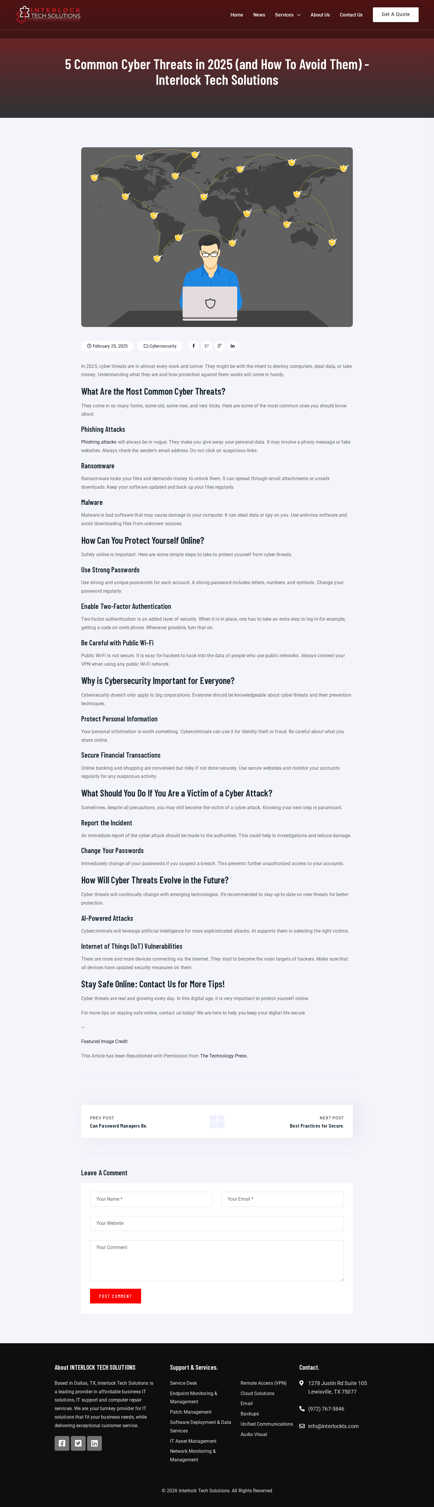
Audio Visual (254, 1434)
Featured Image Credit (104, 1041)
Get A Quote (396, 14)
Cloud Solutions (257, 1393)
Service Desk (183, 1383)
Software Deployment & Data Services (200, 1427)
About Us (320, 15)
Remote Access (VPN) (264, 1383)
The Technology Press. (224, 1056)
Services (284, 15)
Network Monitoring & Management (193, 1455)
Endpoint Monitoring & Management (193, 1398)
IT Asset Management (193, 1441)
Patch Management (191, 1412)
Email (247, 1403)
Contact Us (351, 15)
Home (237, 15)
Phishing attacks (99, 442)
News (259, 15)
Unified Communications (267, 1424)
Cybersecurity (162, 346)
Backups (250, 1414)
